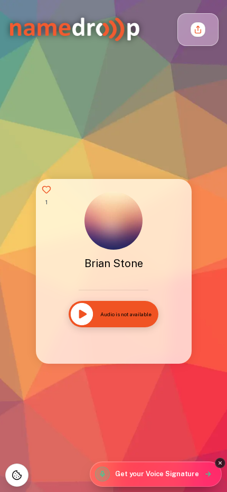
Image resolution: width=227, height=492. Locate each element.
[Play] (82, 314)
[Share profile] (198, 29)
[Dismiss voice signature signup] (220, 463)
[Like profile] (46, 189)
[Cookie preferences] (17, 475)
